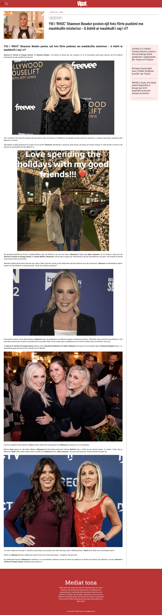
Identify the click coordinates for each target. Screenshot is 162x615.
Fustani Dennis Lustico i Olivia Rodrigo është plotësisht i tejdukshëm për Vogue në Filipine (144, 55)
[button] (6, 3)
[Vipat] (82, 3)
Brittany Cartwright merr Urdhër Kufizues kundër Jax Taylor (143, 71)
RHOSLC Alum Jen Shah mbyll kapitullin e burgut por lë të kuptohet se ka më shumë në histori (144, 87)
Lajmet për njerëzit (55, 18)
